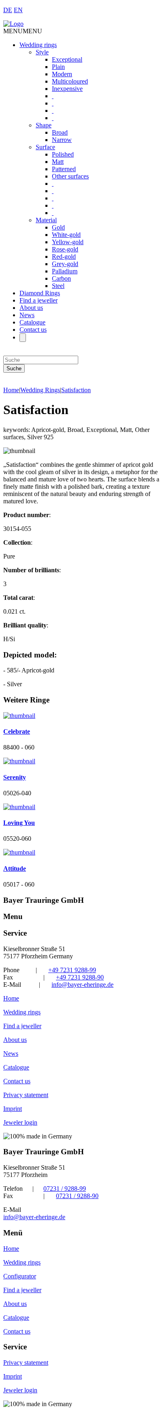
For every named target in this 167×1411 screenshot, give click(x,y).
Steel (58, 285)
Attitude (14, 868)
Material (46, 220)
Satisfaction (76, 390)
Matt (58, 161)
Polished (63, 154)
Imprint (12, 1108)
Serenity (14, 777)
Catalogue (32, 322)
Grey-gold (65, 263)
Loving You (19, 822)
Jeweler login (20, 1122)
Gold (58, 227)
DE (7, 9)
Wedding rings (38, 44)
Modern (62, 74)
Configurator (19, 1276)
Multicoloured (70, 81)
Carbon (61, 278)
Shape (43, 125)
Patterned (64, 168)
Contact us (33, 329)
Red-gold (64, 256)
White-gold (66, 234)
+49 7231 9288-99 (72, 969)
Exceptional (67, 59)
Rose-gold (65, 249)
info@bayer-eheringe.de (82, 984)
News (26, 314)
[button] (22, 31)
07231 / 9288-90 (77, 1195)
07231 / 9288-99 (64, 1188)
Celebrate (16, 731)
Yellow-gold (68, 241)
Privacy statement (25, 1094)
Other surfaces (70, 176)
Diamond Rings (39, 293)
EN (18, 9)
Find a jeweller (38, 300)
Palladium (64, 271)
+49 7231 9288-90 (80, 977)
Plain (58, 66)
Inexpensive (67, 88)
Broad (60, 132)
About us (31, 307)
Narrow (62, 139)
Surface (45, 147)
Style (42, 52)
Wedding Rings (40, 390)
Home (11, 390)
